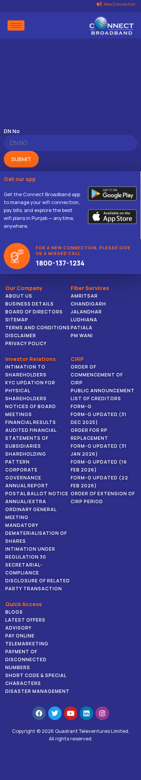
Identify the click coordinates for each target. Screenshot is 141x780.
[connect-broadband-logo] (111, 25)
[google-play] (112, 193)
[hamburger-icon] (16, 25)
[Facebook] (39, 713)
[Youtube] (70, 713)
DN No (12, 131)
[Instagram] (102, 713)
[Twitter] (55, 713)
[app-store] (112, 216)
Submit (21, 159)
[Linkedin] (86, 713)
